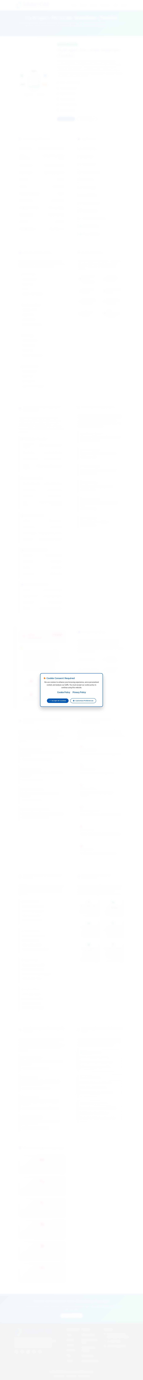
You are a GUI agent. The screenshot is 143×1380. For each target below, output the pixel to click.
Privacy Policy (79, 692)
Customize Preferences (84, 701)
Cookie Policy (63, 692)
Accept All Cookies (59, 701)
